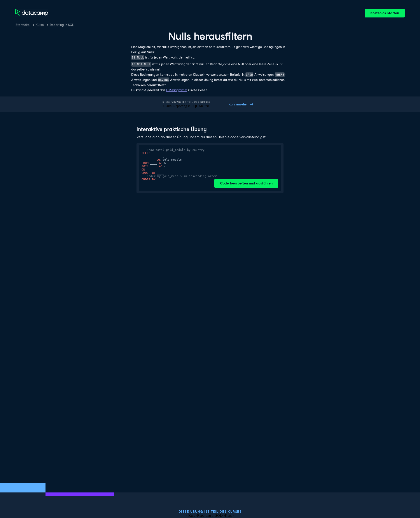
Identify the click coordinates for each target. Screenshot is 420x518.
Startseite (23, 25)
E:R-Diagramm (176, 90)
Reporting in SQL (62, 25)
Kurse (40, 25)
